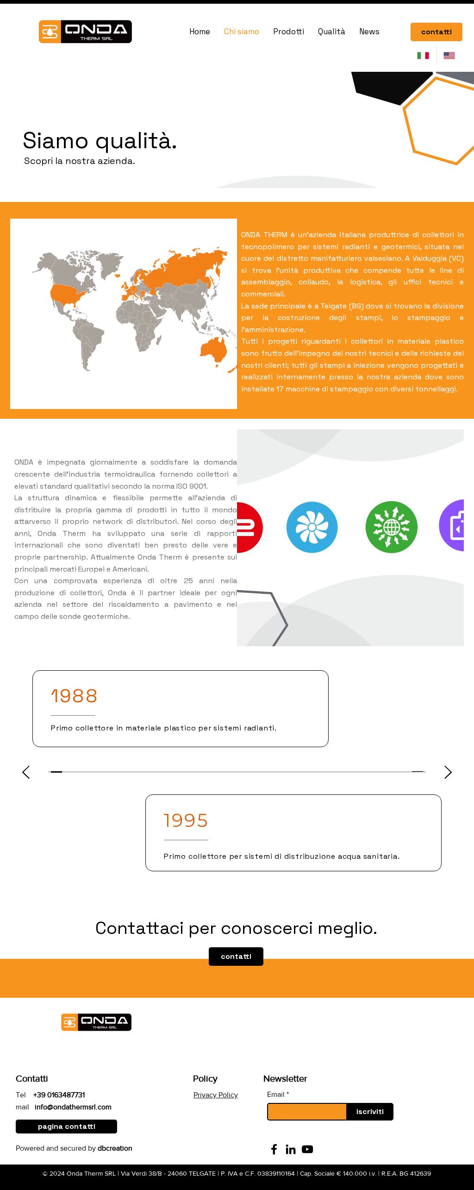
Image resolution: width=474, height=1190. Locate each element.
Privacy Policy (215, 1095)
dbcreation (115, 1148)
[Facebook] (274, 1149)
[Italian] (424, 55)
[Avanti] (448, 773)
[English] (450, 55)
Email (276, 1094)
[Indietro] (26, 773)
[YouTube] (307, 1149)
